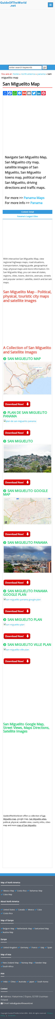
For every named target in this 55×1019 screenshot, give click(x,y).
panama (41, 74)
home (16, 74)
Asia (2, 973)
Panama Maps (34, 197)
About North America (10, 901)
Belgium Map (8, 928)
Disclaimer (12, 1015)
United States (9, 909)
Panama (36, 203)
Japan (31, 981)
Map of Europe (7, 920)
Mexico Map (8, 890)
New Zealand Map (11, 962)
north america (28, 74)
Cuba (39, 909)
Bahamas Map (36, 890)
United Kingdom (10, 947)
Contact (4, 988)
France (34, 947)
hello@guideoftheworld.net (21, 1003)
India (5, 981)
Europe (4, 939)
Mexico (31, 909)
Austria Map (8, 932)
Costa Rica (21, 890)
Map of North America (10, 882)
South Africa (8, 966)
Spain (49, 947)
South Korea (42, 981)
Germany (24, 947)
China (13, 981)
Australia (22, 981)
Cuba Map (7, 894)
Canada (21, 909)
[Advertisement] (27, 37)
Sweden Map (40, 962)
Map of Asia (6, 954)
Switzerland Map (42, 928)
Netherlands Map (24, 928)
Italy (42, 947)
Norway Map (27, 962)
